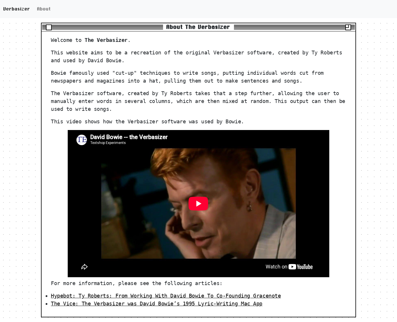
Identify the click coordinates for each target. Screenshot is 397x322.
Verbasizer (16, 9)
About (44, 9)
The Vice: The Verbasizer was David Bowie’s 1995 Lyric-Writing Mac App (156, 303)
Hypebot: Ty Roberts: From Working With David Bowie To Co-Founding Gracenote (166, 296)
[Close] (49, 27)
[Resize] (348, 27)
